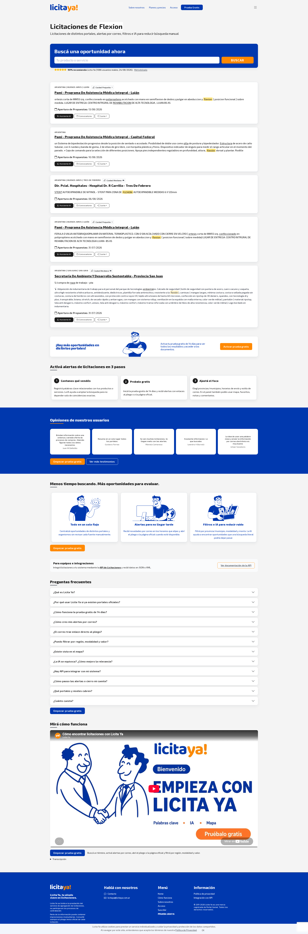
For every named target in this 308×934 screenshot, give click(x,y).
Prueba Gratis (191, 7)
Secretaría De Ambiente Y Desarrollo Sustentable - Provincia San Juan (109, 276)
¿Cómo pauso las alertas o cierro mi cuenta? (80, 681)
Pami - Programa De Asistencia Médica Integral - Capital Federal (105, 137)
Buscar (237, 60)
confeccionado (227, 233)
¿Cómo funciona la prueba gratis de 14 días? (80, 612)
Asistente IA (65, 116)
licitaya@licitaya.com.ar (119, 897)
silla (186, 143)
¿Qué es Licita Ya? (64, 592)
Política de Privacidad (186, 930)
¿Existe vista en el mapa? (68, 651)
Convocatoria (85, 116)
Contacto (112, 893)
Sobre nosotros (165, 902)
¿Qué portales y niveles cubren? (72, 690)
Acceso (161, 906)
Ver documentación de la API (236, 565)
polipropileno (113, 99)
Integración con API (203, 897)
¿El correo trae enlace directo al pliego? (77, 631)
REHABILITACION (122, 102)
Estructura (226, 143)
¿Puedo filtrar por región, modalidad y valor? (80, 641)
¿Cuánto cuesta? (63, 700)
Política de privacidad (204, 893)
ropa (72, 282)
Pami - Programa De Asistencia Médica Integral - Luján (97, 92)
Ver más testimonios (102, 461)
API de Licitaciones (110, 567)
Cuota (102, 116)
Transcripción (59, 859)
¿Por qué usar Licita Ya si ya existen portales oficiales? (86, 602)
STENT (58, 192)
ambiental (148, 289)
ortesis (192, 233)
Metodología (140, 69)
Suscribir (162, 910)
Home (160, 893)
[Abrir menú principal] (255, 7)
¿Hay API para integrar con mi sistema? (77, 671)
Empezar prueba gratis (67, 461)
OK (203, 930)
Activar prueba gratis (236, 346)
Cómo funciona (165, 897)
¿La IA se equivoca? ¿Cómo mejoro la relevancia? (82, 661)
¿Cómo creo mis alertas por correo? (75, 621)
